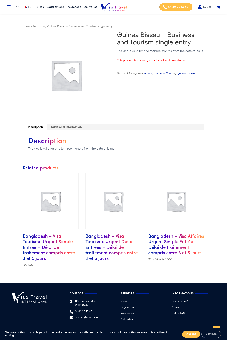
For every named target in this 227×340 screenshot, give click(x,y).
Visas (40, 7)
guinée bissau (186, 73)
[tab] (35, 127)
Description (34, 127)
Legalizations (55, 7)
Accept (191, 334)
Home (26, 26)
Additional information (66, 127)
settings (10, 336)
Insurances (74, 7)
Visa (168, 73)
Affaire (148, 73)
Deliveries (90, 7)
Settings (211, 334)
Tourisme (39, 26)
